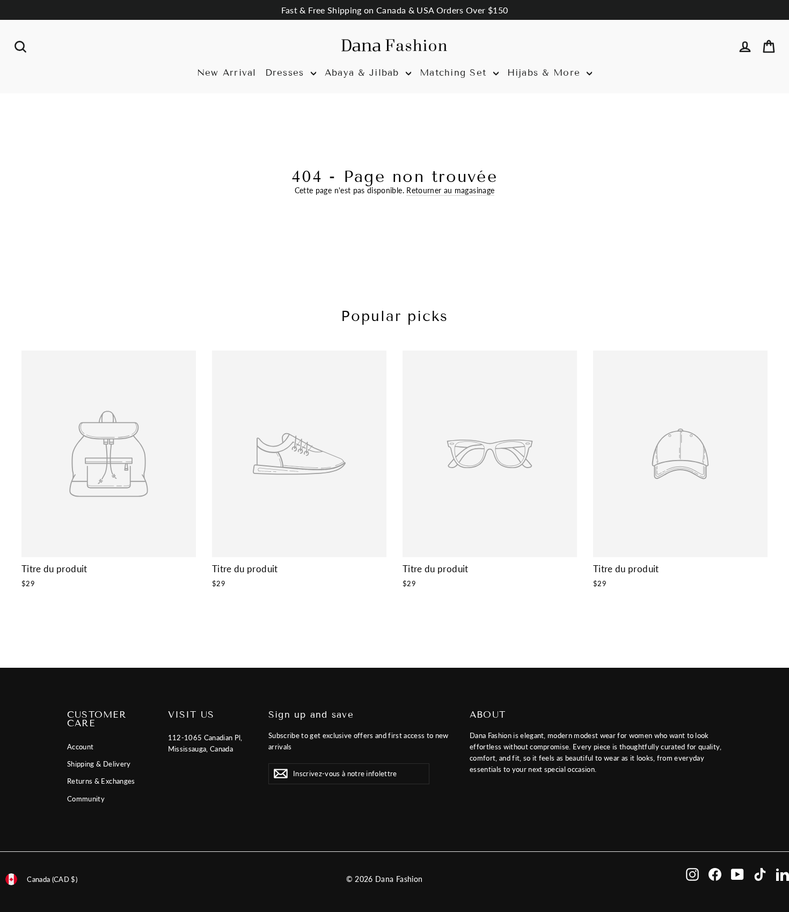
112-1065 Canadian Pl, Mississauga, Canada (205, 743)
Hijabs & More (546, 72)
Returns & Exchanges (101, 781)
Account (80, 746)
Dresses (286, 72)
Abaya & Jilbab (364, 72)
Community (86, 798)
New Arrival (227, 72)
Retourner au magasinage (450, 190)
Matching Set (455, 72)
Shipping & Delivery (99, 764)
